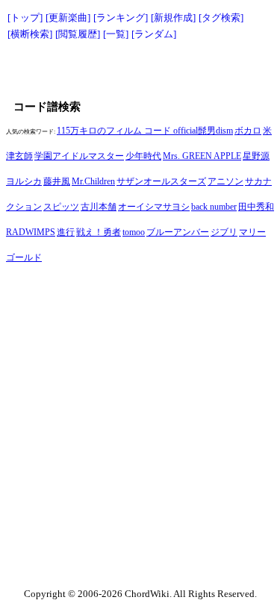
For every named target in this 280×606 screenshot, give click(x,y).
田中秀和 (256, 207)
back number (214, 207)
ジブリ (224, 232)
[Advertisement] (140, 68)
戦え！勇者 (98, 232)
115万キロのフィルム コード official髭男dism (145, 130)
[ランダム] (153, 34)
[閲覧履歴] (77, 34)
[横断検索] (29, 34)
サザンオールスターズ (161, 181)
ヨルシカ (24, 181)
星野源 (256, 156)
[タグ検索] (221, 17)
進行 (66, 232)
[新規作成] (173, 17)
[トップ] (25, 17)
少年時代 (143, 156)
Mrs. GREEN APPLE (202, 156)
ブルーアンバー (177, 232)
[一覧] (115, 34)
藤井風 (56, 181)
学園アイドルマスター (79, 156)
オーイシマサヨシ (154, 207)
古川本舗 (98, 207)
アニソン (225, 181)
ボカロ (247, 130)
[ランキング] (120, 17)
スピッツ (61, 207)
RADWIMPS (30, 232)
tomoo (133, 232)
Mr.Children (93, 181)
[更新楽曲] (68, 17)
